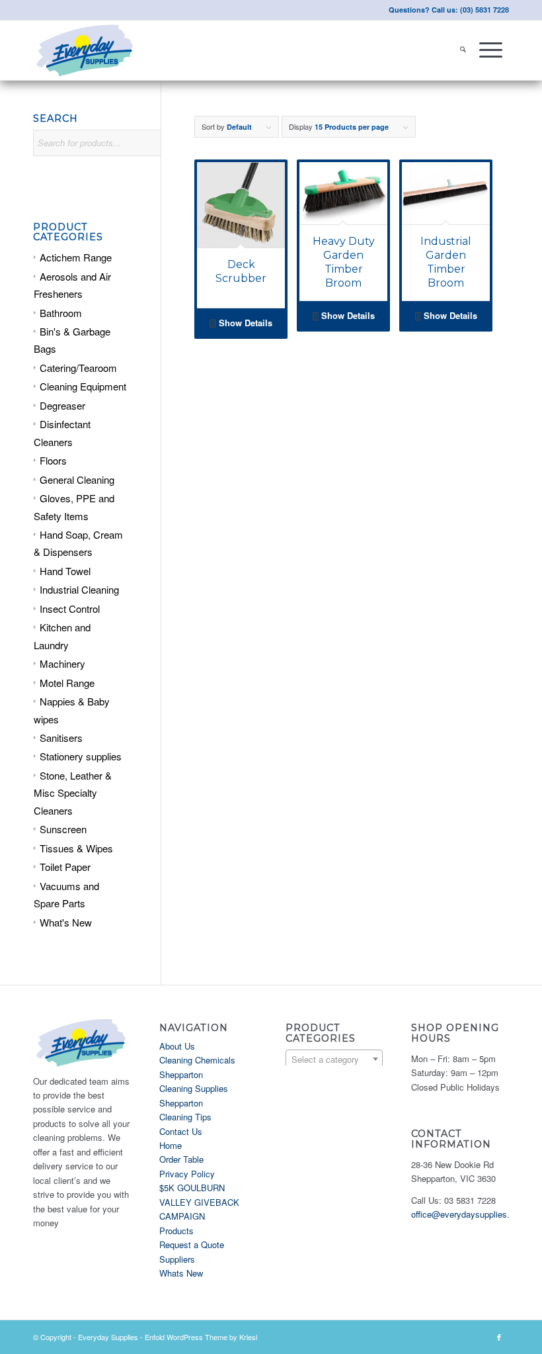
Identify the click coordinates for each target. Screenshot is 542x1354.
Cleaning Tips (185, 1116)
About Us (177, 1046)
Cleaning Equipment (83, 386)
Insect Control (70, 608)
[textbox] (334, 1059)
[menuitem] (463, 50)
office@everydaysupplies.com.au (474, 1214)
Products (176, 1230)
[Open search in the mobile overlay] (109, 149)
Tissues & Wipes (76, 848)
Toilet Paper (65, 867)
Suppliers (177, 1259)
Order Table (181, 1159)
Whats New (181, 1273)
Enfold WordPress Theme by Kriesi (201, 1336)
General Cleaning (77, 479)
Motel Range (67, 683)
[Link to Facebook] (499, 1337)
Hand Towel (65, 571)
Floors (53, 460)
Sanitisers (61, 738)
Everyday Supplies (108, 1336)
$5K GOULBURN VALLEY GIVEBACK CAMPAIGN (199, 1201)
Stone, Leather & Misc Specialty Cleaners (73, 792)
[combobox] (334, 1059)
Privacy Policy (187, 1173)
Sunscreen (63, 829)
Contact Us (180, 1131)
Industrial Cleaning (79, 589)
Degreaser (62, 405)
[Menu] (491, 50)
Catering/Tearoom (78, 368)
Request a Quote (191, 1244)
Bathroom (61, 313)
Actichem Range (76, 257)
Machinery (62, 663)
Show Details (244, 322)
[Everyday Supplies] (86, 50)
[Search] (463, 50)
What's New (66, 922)
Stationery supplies (81, 756)
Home (170, 1145)
